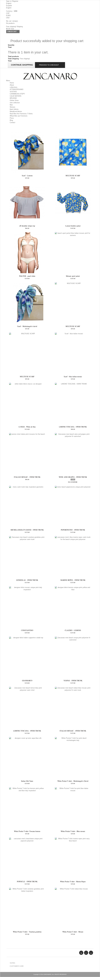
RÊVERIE (13, 98)
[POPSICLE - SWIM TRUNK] (27, 858)
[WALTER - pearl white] (27, 252)
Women (12, 107)
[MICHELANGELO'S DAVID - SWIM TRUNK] (27, 506)
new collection (15, 103)
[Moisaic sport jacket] (73, 252)
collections (13, 87)
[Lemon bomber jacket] (73, 202)
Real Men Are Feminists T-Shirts (21, 114)
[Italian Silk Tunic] (27, 757)
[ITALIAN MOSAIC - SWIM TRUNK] (27, 453)
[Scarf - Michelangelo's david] (27, 302)
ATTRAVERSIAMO (16, 89)
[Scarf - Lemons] (27, 152)
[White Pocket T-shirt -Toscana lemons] (27, 807)
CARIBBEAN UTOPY (17, 94)
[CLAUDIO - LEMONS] (73, 606)
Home (12, 83)
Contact (12, 122)
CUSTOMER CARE (17, 966)
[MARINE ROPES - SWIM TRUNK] (73, 556)
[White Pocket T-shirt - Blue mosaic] (73, 807)
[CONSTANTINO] (27, 606)
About (12, 85)
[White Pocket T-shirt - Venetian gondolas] (27, 908)
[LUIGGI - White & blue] (27, 403)
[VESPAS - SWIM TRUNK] (73, 657)
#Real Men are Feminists (18, 116)
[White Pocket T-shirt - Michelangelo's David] (73, 757)
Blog (11, 120)
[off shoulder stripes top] (27, 202)
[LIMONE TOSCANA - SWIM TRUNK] (73, 403)
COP (8, 13)
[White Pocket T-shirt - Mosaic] (73, 908)
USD (7, 18)
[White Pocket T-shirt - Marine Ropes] (73, 858)
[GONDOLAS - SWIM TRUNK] (27, 556)
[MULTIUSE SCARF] (73, 152)
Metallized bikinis (16, 111)
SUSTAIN (13, 92)
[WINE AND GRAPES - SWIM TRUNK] (73, 453)
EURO (8, 15)
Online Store (14, 100)
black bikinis (14, 109)
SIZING (12, 963)
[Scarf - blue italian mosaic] (73, 353)
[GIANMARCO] (27, 657)
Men (11, 105)
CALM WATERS (15, 96)
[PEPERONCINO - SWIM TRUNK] (73, 506)
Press (12, 118)
